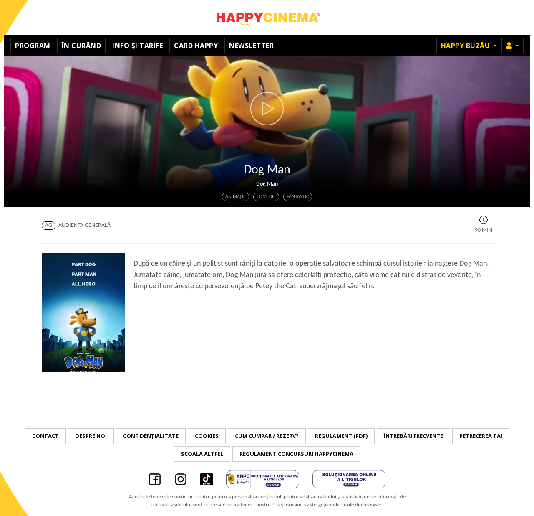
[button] (512, 45)
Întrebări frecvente (413, 436)
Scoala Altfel (202, 454)
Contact (45, 436)
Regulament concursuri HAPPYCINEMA (296, 454)
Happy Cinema (267, 17)
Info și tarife (137, 45)
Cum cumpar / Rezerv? (267, 436)
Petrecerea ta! (480, 436)
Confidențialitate (151, 436)
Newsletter (251, 45)
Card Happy (196, 45)
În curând (81, 45)
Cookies (207, 436)
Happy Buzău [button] (466, 45)
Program (32, 45)
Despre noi (91, 436)
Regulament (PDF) (341, 436)
